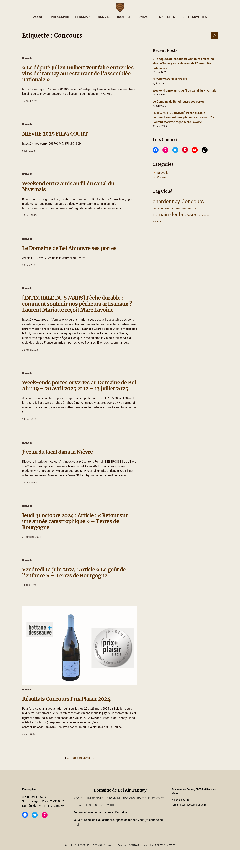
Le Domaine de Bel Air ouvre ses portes (69, 248)
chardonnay (166, 201)
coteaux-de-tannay (161, 208)
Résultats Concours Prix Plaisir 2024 (66, 699)
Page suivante (83, 757)
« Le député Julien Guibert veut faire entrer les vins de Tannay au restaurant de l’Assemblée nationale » (77, 74)
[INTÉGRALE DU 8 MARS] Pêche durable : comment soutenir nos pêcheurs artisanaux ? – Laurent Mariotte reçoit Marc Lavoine (79, 304)
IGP (172, 208)
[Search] (214, 35)
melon (178, 208)
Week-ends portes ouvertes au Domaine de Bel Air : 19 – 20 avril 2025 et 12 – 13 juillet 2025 (79, 386)
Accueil (39, 17)
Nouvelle (27, 58)
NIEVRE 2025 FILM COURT (55, 134)
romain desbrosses (175, 214)
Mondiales (186, 208)
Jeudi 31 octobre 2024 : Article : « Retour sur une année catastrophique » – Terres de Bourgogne (75, 521)
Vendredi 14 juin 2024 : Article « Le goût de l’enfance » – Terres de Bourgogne (74, 573)
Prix (194, 208)
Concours (192, 201)
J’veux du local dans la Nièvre (57, 452)
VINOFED (157, 221)
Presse (161, 177)
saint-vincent (204, 215)
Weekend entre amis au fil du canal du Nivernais (68, 187)
